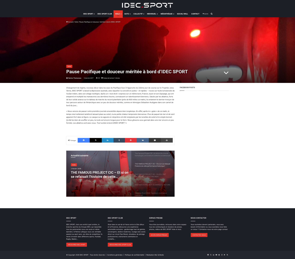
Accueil (70, 22)
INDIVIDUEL (151, 14)
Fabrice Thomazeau (74, 78)
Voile (76, 22)
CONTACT (195, 14)
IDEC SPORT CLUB (104, 14)
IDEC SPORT (88, 14)
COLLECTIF (138, 14)
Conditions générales (114, 255)
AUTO (126, 14)
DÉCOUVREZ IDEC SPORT (76, 245)
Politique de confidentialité (134, 255)
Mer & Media (159, 255)
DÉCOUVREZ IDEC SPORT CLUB (120, 245)
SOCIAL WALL (182, 14)
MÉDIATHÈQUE (167, 14)
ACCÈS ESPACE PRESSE (159, 235)
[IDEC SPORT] (147, 5)
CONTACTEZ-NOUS (199, 235)
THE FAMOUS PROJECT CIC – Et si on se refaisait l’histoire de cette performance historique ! (99, 174)
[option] (120, 174)
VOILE (117, 14)
